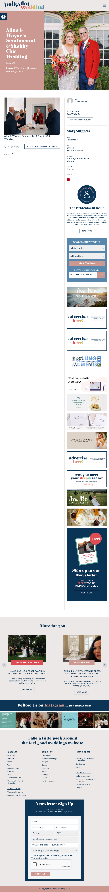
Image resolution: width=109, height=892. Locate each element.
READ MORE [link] (87, 231)
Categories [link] (46, 755)
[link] (3, 16)
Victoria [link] (70, 161)
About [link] (78, 755)
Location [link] (45, 768)
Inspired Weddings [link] (16, 68)
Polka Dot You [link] (81, 662)
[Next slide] (105, 665)
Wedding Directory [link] (15, 792)
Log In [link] (78, 767)
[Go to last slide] (4, 665)
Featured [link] (11, 755)
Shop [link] (9, 775)
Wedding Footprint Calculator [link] (15, 782)
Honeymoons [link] (12, 768)
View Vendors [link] (87, 263)
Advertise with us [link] (83, 785)
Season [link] (44, 778)
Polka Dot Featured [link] (27, 662)
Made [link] (9, 762)
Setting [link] (45, 775)
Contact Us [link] (80, 764)
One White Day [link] (74, 114)
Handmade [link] (72, 140)
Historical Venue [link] (75, 150)
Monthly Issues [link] (48, 781)
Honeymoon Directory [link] (16, 795)
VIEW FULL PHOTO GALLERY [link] (80, 120)
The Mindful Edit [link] (14, 778)
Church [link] (70, 148)
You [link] (21, 71)
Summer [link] (71, 169)
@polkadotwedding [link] (80, 706)
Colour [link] (44, 765)
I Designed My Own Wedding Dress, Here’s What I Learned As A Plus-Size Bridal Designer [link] (82, 674)
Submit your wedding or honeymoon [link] (86, 780)
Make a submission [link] (83, 776)
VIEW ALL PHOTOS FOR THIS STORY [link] (42, 146)
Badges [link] (79, 788)
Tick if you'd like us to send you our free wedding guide (53, 856)
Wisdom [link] (10, 759)
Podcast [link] (10, 771)
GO (101, 274)
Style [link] (44, 771)
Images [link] (45, 762)
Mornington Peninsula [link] (78, 158)
